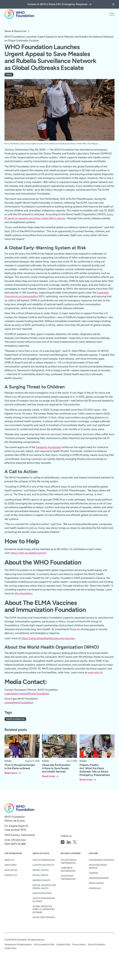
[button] (113, 4)
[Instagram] (62, 842)
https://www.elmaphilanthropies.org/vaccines (48, 638)
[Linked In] (69, 842)
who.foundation (23, 593)
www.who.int (95, 672)
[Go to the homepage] (14, 808)
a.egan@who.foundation (18, 702)
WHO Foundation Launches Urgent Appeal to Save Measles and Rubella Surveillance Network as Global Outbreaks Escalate (58, 38)
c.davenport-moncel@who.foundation (26, 693)
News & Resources (15, 31)
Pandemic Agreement (48, 447)
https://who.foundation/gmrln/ (28, 552)
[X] (75, 842)
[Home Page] (19, 14)
